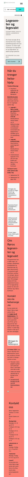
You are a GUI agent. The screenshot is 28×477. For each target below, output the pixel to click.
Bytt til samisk (11, 62)
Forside (13, 32)
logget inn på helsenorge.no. (12, 315)
